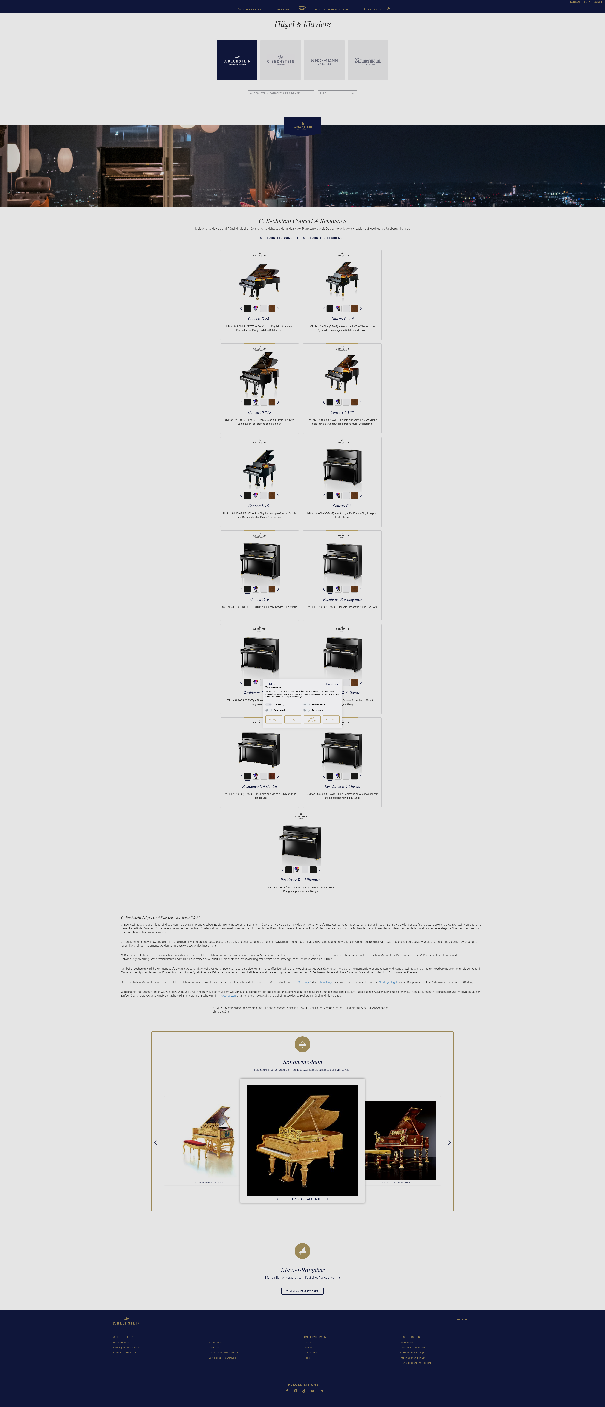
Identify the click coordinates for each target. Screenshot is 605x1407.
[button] (270, 684)
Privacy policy (333, 684)
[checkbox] (268, 704)
